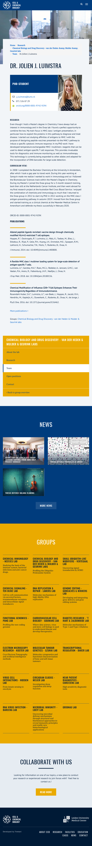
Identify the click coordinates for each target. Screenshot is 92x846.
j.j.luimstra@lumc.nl (25, 96)
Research (21, 45)
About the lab (12, 352)
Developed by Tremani (12, 832)
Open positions (13, 376)
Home (12, 45)
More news (46, 505)
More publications (18, 310)
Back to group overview (18, 392)
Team (14, 54)
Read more (46, 792)
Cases (65, 835)
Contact (10, 384)
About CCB (44, 832)
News (73, 835)
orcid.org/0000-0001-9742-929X (31, 105)
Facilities (70, 832)
